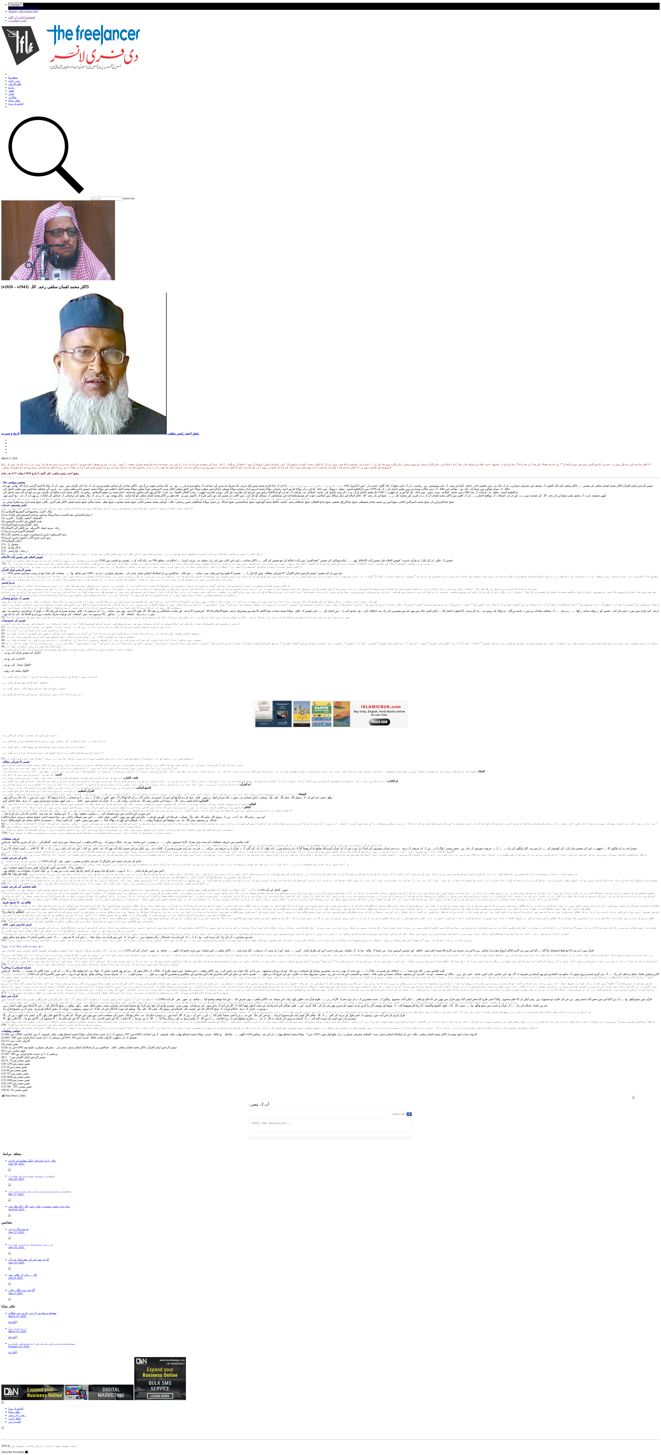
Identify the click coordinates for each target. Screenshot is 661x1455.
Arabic (18, 8)
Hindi (26, 8)
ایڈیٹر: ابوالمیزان (17, 20)
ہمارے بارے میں (17, 1415)
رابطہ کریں (14, 1418)
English (34, 8)
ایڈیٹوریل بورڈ (15, 103)
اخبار (11, 93)
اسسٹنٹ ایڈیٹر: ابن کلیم (21, 17)
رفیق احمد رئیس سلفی (183, 433)
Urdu (11, 8)
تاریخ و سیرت (10, 433)
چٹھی (11, 90)
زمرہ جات (14, 80)
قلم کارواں (14, 84)
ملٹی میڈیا (14, 100)
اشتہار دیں (14, 1421)
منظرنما (13, 77)
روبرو (11, 87)
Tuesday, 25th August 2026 (23, 11)
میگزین (12, 97)
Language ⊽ (16, 4)
